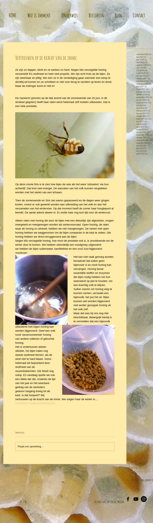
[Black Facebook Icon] (128, 499)
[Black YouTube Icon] (136, 499)
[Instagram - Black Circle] (144, 499)
